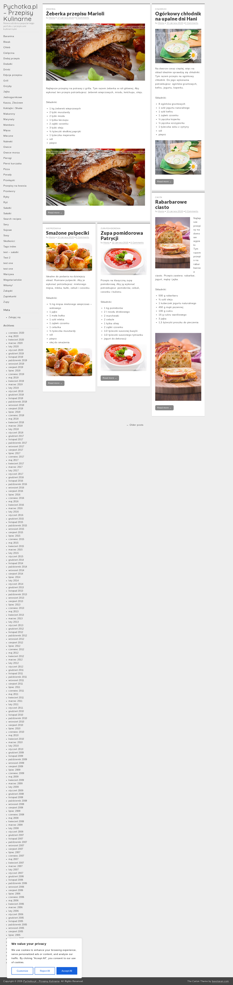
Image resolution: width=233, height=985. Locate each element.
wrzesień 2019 (16, 364)
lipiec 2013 (14, 605)
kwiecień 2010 (16, 739)
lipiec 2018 (14, 412)
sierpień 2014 (16, 574)
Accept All (67, 970)
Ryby (6, 196)
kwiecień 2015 (16, 546)
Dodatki (7, 64)
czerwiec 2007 (16, 856)
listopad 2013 (16, 591)
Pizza (6, 169)
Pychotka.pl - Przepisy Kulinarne (41, 981)
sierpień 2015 (16, 532)
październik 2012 (18, 635)
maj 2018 (14, 419)
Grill (5, 80)
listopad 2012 (16, 632)
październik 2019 (18, 360)
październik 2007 (18, 842)
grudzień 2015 (16, 519)
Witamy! (8, 285)
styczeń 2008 (16, 832)
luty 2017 (14, 470)
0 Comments (82, 17)
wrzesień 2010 (16, 722)
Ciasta (158, 197)
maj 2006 (14, 900)
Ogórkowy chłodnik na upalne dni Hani (178, 16)
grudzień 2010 (16, 711)
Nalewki (8, 141)
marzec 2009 (16, 783)
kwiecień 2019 (16, 381)
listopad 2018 (16, 398)
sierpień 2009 (16, 766)
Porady (7, 174)
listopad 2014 (16, 563)
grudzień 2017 (16, 436)
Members (8, 125)
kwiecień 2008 (16, 821)
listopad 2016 (16, 481)
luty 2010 (14, 746)
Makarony (9, 113)
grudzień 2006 (16, 876)
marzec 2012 (16, 660)
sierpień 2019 (16, 367)
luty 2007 (14, 869)
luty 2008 (14, 828)
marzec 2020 (16, 343)
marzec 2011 (16, 701)
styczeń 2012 (16, 667)
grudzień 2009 (16, 752)
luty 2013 (14, 622)
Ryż (5, 202)
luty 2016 (14, 512)
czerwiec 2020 (16, 333)
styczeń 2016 (16, 515)
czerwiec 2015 (16, 539)
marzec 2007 (16, 866)
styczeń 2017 (16, 474)
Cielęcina (8, 53)
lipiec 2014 (14, 577)
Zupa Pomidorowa (110, 228)
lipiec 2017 (14, 453)
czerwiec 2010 (16, 732)
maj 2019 (14, 378)
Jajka (6, 91)
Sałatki (7, 208)
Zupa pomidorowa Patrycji (122, 235)
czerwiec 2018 (16, 415)
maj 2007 (14, 859)
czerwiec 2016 (16, 498)
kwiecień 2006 (16, 904)
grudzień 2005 (16, 918)
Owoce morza (11, 152)
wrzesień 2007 (16, 845)
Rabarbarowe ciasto (171, 204)
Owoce (7, 147)
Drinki (6, 69)
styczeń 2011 (16, 708)
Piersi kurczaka (12, 163)
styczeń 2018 (16, 433)
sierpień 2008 (16, 807)
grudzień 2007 (16, 835)
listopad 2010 (16, 715)
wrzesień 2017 (16, 446)
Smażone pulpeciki (67, 233)
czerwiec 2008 (16, 814)
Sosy (6, 235)
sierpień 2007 (16, 849)
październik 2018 (18, 402)
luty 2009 (14, 787)
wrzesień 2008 (16, 804)
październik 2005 (18, 925)
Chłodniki (160, 9)
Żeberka (50, 9)
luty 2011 (13, 704)
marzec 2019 (16, 384)
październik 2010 (18, 718)
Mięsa (7, 130)
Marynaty (8, 119)
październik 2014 (18, 567)
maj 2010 (14, 735)
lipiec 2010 (14, 728)
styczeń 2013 (16, 625)
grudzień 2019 (16, 353)
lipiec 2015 (14, 536)
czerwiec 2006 (16, 897)
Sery (6, 224)
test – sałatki (11, 252)
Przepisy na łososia (14, 185)
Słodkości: (9, 241)
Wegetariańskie (12, 279)
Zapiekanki (9, 296)
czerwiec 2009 (16, 773)
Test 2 (7, 257)
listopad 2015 (16, 522)
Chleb (6, 47)
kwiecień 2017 (16, 463)
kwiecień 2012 (16, 656)
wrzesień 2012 (16, 639)
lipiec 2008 (14, 811)
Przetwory (9, 191)
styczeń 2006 (16, 914)
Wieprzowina (53, 228)
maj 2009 (14, 777)
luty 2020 (14, 346)
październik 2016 (18, 484)
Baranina (8, 36)
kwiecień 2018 (16, 422)
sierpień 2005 (16, 931)
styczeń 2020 (16, 350)
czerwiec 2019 (16, 374)
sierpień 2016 (16, 491)
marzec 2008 (16, 825)
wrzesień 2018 (16, 405)
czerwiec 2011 (16, 691)
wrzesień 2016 (16, 488)
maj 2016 (14, 501)
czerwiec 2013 (16, 608)
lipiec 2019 (14, 371)
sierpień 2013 (16, 601)
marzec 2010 (16, 742)
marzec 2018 (16, 426)
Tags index (9, 246)
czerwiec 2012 (16, 649)
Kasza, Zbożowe (13, 102)
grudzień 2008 (16, 794)
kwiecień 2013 (16, 615)
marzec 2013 (16, 618)
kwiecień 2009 (16, 780)
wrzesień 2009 (16, 763)
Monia (52, 17)
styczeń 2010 (16, 749)
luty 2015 (14, 553)
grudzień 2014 (16, 560)
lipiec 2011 (14, 687)
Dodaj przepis (11, 58)
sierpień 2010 (16, 725)
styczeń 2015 (16, 556)
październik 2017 (18, 443)
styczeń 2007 (16, 873)
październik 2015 (18, 525)
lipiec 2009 (14, 770)
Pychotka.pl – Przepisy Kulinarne (20, 13)
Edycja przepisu (12, 75)
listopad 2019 (16, 357)
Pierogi (7, 158)
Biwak (6, 41)
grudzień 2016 (16, 477)
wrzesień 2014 (16, 570)
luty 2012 (14, 663)
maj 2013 (14, 611)
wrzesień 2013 (16, 598)
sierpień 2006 (16, 890)
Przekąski (9, 180)
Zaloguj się (15, 317)
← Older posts (134, 424)
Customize (22, 970)
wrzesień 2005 (16, 928)
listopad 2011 (16, 673)
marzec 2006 (16, 907)
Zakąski (8, 290)
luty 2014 (14, 580)
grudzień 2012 (16, 629)
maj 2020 (14, 336)
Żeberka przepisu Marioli (75, 13)
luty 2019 (14, 388)
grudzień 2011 (16, 670)
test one (8, 263)
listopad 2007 (16, 839)
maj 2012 (14, 653)
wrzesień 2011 (16, 680)
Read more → (55, 212)
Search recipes (12, 218)
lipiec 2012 (14, 646)
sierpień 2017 (16, 450)
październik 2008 (18, 801)
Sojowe (7, 230)
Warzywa (8, 274)
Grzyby (7, 86)
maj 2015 (14, 543)
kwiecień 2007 (16, 863)
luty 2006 (14, 911)
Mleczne (8, 135)
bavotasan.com (220, 981)
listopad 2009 (16, 756)
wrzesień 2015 (16, 529)
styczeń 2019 (16, 391)
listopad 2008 (16, 797)
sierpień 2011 (16, 684)
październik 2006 (18, 883)
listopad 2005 (16, 921)
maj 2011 (13, 694)
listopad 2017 (16, 439)
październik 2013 (18, 594)
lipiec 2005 (14, 935)
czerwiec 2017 (16, 457)
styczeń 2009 (16, 790)
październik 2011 (18, 677)
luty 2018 (14, 429)
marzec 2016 (16, 508)
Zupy (6, 301)
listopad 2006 (16, 880)
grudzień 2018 (16, 395)
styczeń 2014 (16, 584)
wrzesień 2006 (16, 887)
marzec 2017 (16, 467)
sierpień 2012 (16, 642)
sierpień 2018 (16, 408)
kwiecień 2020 (16, 340)
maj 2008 (14, 818)
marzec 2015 (16, 550)
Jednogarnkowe (12, 97)
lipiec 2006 (14, 894)
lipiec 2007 (14, 852)
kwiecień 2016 (16, 505)
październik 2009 (18, 759)
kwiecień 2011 (16, 697)
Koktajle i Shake (13, 108)
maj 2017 (14, 460)
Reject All (45, 970)
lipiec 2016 (14, 495)
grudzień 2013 (16, 587)
